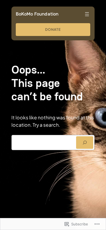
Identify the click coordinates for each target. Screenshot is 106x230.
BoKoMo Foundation (37, 14)
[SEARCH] (84, 142)
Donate (53, 29)
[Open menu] (87, 14)
